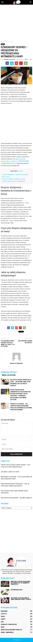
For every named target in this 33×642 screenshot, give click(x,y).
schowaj (20, 171)
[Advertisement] (16, 22)
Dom (2, 622)
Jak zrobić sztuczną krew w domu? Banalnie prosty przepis (21, 598)
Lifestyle (4, 614)
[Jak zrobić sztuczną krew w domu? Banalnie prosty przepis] (5, 600)
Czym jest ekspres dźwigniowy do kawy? (14, 179)
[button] (30, 2)
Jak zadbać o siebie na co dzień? (10, 472)
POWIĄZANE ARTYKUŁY (9, 372)
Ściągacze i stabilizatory (9, 624)
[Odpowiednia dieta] (5, 592)
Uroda (3, 616)
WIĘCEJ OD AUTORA (8, 375)
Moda (2, 627)
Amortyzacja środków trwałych (11, 630)
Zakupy (2, 44)
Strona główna (4, 41)
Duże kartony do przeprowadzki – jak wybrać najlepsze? (16, 498)
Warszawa (4, 611)
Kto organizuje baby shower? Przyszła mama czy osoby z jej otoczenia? (8, 343)
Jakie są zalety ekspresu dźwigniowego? (13, 181)
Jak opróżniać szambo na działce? (25, 341)
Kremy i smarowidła (7, 632)
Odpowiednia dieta (16, 590)
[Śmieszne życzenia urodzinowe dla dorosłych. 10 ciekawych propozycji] (5, 584)
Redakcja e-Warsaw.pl (9, 59)
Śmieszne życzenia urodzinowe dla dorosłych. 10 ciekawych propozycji (20, 583)
